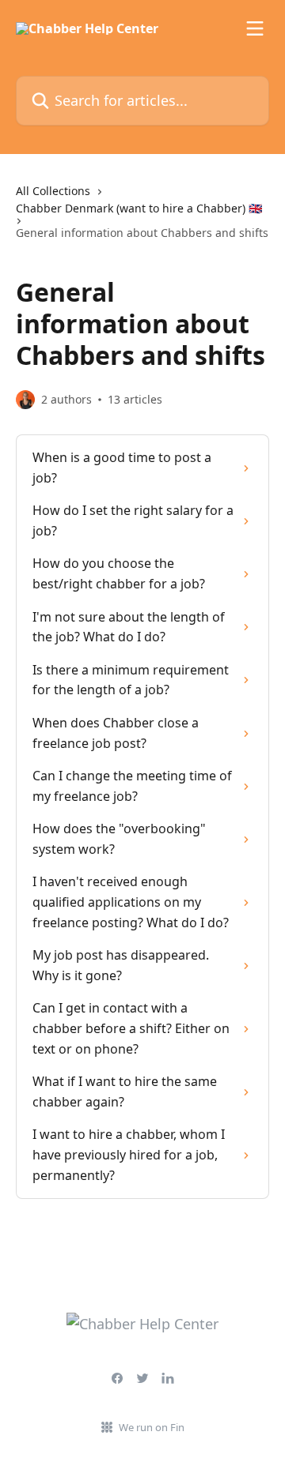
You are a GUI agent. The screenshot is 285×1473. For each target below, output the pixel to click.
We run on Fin (151, 1427)
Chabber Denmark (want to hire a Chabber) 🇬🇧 (139, 208)
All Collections (53, 190)
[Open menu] (255, 28)
